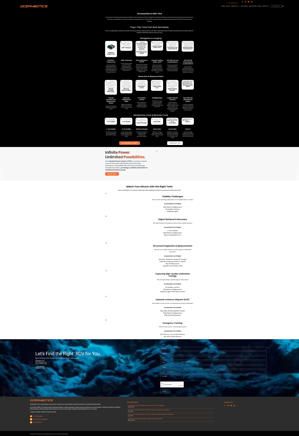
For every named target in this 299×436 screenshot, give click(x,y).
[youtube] (248, 1)
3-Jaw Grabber (126, 129)
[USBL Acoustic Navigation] (126, 42)
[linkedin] (251, 1)
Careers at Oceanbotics (40, 419)
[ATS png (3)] (141, 81)
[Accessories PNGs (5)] (157, 119)
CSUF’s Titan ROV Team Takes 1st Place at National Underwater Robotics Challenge (150, 414)
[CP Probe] (111, 81)
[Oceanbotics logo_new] (34, 5)
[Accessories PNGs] (111, 119)
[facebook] (242, 1)
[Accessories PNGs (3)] (126, 119)
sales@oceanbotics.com (42, 368)
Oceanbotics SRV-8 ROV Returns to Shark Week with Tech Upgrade (146, 405)
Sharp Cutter (157, 129)
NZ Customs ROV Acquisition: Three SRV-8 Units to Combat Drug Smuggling (148, 410)
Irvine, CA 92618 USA (41, 363)
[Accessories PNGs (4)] (141, 119)
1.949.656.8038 (40, 366)
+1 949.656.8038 (232, 3)
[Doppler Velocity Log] (172, 81)
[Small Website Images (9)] (172, 42)
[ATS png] (157, 42)
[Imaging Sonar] (111, 42)
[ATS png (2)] (126, 81)
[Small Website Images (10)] (188, 42)
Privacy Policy (37, 422)
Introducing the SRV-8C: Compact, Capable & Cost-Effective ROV (145, 419)
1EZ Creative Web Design (61, 434)
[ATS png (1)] (157, 81)
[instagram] (245, 1)
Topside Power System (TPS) (173, 266)
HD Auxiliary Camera (142, 98)
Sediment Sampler (142, 129)
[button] (283, 6)
